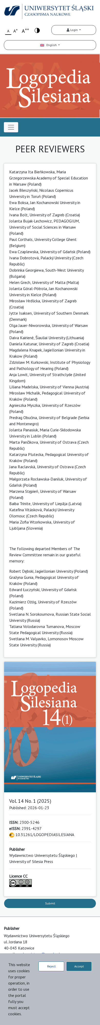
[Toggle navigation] (11, 127)
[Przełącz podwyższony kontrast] (37, 30)
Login (73, 30)
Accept (79, 966)
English (50, 45)
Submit (50, 903)
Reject (51, 966)
